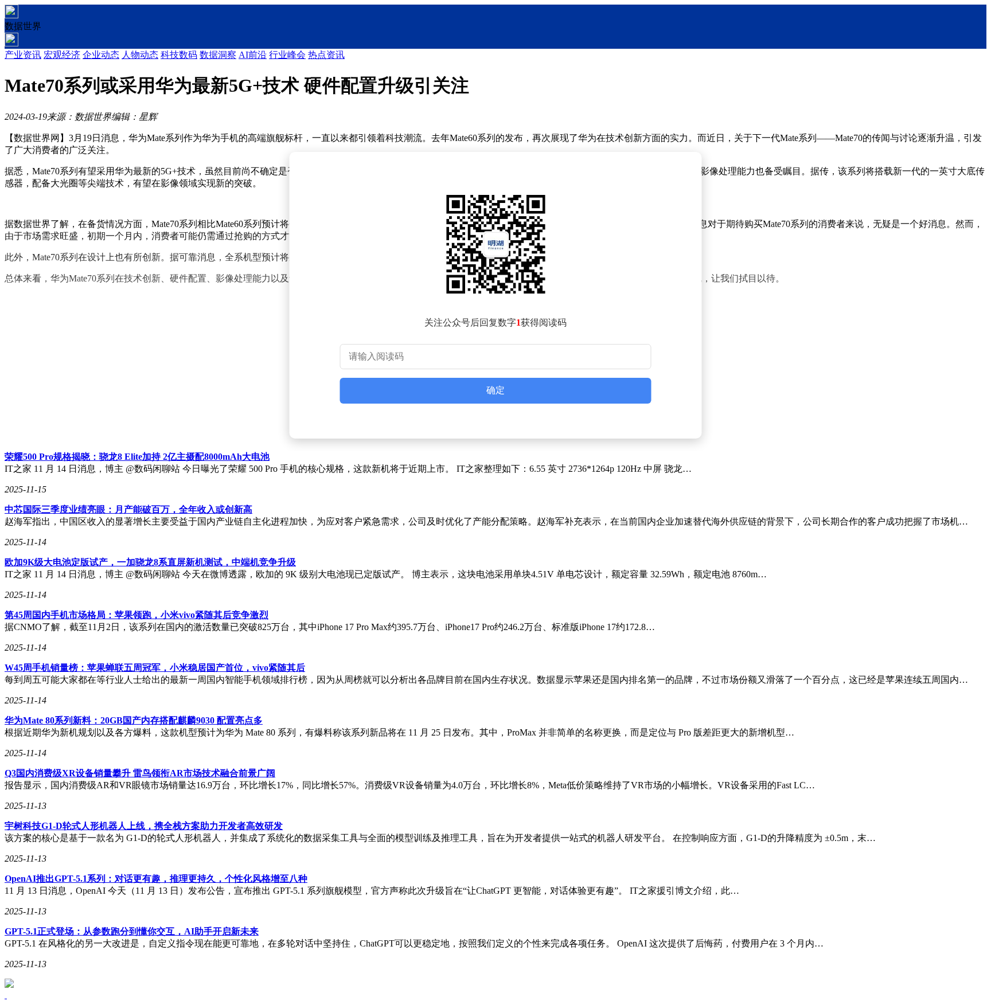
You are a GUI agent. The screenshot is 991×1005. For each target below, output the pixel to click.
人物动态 (140, 55)
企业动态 (101, 55)
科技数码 (179, 55)
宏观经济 (62, 55)
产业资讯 (23, 55)
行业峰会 (287, 55)
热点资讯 (326, 55)
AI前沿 (253, 55)
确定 (495, 390)
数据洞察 (218, 55)
